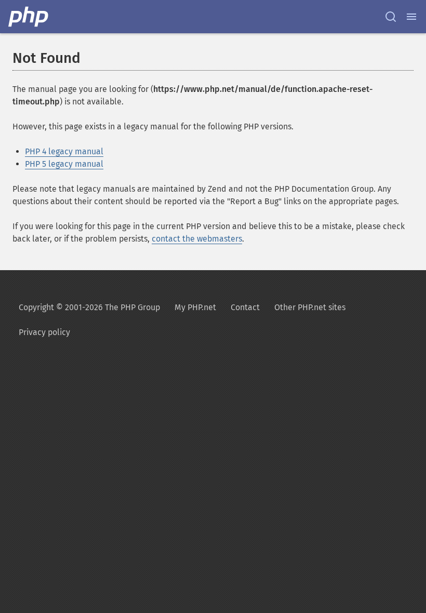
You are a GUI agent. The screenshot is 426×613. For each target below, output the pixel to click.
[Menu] (411, 16)
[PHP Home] (29, 16)
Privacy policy (44, 332)
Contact (245, 307)
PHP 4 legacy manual (64, 151)
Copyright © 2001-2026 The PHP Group (89, 307)
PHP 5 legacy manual (64, 164)
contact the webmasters (197, 239)
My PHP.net (195, 307)
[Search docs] (390, 16)
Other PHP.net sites (309, 307)
